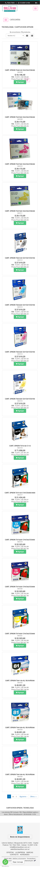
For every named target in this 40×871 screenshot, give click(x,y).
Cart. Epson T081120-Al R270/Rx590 (20, 680)
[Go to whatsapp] (5, 862)
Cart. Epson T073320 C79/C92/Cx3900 (20, 586)
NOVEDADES (24, 854)
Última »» (33, 796)
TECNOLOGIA (8, 27)
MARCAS (29, 852)
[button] (36, 2)
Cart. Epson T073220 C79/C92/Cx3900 (20, 540)
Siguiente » (23, 796)
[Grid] (27, 35)
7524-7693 (10, 3)
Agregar (21, 82)
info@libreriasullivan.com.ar (19, 847)
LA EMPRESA (20, 852)
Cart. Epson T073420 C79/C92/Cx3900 (20, 633)
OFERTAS (10, 852)
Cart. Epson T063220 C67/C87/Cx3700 (20, 305)
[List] (32, 35)
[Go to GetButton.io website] (5, 866)
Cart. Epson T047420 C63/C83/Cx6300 (20, 211)
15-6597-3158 (24, 3)
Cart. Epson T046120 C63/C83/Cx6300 (20, 70)
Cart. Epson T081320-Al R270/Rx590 (20, 774)
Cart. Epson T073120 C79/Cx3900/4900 (20, 493)
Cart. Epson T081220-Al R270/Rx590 (20, 727)
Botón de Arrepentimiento (20, 837)
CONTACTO (14, 854)
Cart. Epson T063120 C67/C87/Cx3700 (20, 258)
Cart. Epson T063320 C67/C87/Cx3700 (20, 352)
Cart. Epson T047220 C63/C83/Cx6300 (20, 117)
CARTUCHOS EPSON (24, 27)
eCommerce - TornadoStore (26, 858)
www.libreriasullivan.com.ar (20, 849)
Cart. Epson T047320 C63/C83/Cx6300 (20, 164)
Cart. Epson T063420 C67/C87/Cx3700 (20, 399)
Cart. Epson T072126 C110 (20, 446)
